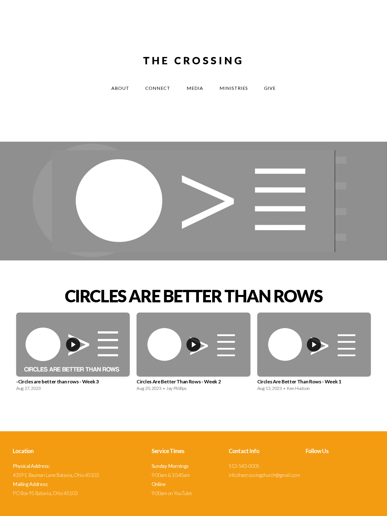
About (120, 88)
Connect (158, 88)
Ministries (234, 88)
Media (195, 88)
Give (270, 88)
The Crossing (193, 60)
